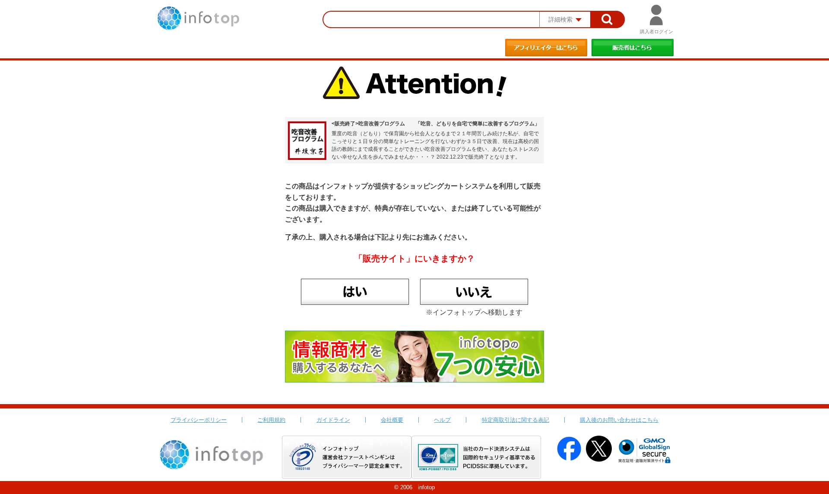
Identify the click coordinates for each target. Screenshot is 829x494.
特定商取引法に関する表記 (515, 420)
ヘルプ (442, 420)
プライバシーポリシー (199, 420)
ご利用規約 (271, 420)
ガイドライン (333, 420)
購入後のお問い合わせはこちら (619, 420)
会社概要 (392, 420)
